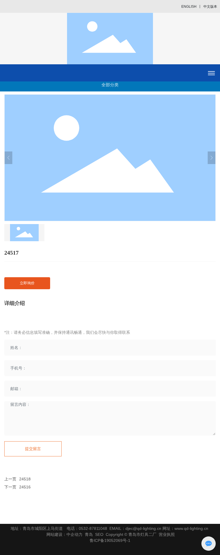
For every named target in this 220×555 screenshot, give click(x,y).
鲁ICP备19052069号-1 (110, 540)
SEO (99, 534)
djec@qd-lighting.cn (143, 528)
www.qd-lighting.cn (191, 528)
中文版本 (210, 7)
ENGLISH (189, 7)
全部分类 (110, 84)
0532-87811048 (93, 528)
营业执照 (167, 534)
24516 (25, 487)
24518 (25, 479)
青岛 (89, 534)
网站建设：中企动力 (64, 534)
